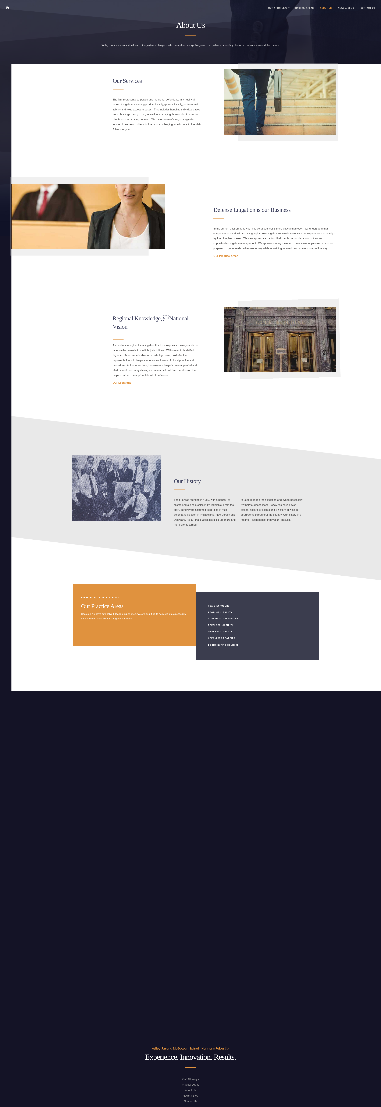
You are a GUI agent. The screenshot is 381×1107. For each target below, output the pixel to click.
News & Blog (346, 7)
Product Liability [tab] (220, 612)
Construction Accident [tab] (224, 618)
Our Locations (122, 382)
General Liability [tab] (220, 631)
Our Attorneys (278, 7)
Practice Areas (304, 7)
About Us (326, 7)
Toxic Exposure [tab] (219, 605)
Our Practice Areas (225, 256)
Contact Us (367, 7)
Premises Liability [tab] (221, 625)
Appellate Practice (221, 638)
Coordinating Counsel (223, 645)
